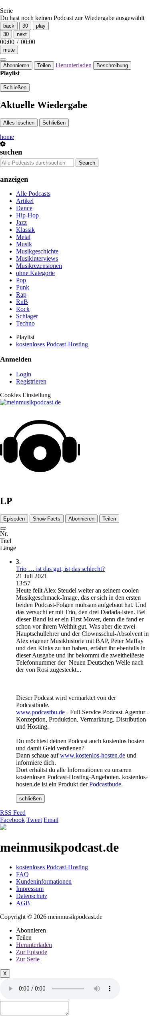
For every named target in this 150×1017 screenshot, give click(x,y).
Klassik (25, 229)
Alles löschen (18, 123)
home (7, 136)
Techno (25, 323)
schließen (30, 799)
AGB (23, 903)
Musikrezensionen (39, 265)
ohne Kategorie (35, 272)
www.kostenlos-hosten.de (92, 755)
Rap (21, 294)
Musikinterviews (37, 258)
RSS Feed (13, 812)
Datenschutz (31, 895)
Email (51, 819)
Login (23, 374)
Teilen (44, 65)
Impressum (30, 888)
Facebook (12, 819)
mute (9, 50)
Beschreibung (112, 65)
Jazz (21, 222)
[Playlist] (3, 59)
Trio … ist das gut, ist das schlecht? (60, 568)
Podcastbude (105, 784)
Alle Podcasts (33, 193)
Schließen (14, 87)
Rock (23, 309)
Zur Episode (31, 952)
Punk (22, 287)
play (41, 26)
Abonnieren (16, 65)
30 (25, 26)
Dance (24, 208)
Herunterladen (74, 65)
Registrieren (31, 381)
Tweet (34, 819)
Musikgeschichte (37, 251)
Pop (21, 280)
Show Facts (46, 519)
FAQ (22, 874)
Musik (24, 244)
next (22, 34)
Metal (23, 236)
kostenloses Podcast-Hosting (52, 344)
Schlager (27, 316)
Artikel (25, 200)
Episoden (14, 519)
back (8, 26)
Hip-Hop (27, 215)
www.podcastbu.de (40, 712)
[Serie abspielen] (3, 528)
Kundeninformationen (44, 881)
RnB (22, 301)
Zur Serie (28, 959)
